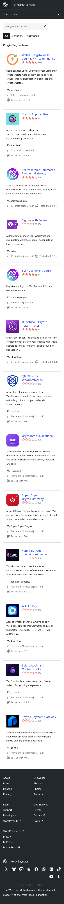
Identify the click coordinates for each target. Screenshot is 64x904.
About (6, 777)
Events (37, 810)
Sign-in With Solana (34, 220)
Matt (7, 836)
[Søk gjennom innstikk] (45, 26)
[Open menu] (59, 4)
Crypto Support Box (35, 114)
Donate (39, 815)
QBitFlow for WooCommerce (32, 378)
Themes (38, 783)
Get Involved (41, 804)
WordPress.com (13, 831)
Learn (6, 804)
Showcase (40, 777)
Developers (9, 815)
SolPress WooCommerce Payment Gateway (38, 171)
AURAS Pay (29, 606)
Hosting (7, 788)
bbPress (9, 842)
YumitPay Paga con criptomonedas (35, 552)
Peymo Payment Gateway (39, 717)
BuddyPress (11, 847)
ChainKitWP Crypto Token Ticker (34, 323)
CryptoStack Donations (37, 436)
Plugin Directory (11, 14)
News (6, 783)
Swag (38, 821)
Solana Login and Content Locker (33, 667)
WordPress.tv (12, 821)
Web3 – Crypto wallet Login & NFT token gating (38, 56)
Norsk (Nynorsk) (20, 861)
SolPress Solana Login (36, 270)
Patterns (38, 794)
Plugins (37, 788)
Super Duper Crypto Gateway (33, 497)
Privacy (7, 794)
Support (7, 810)
